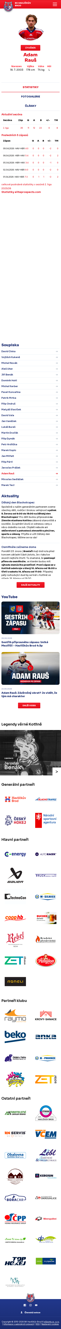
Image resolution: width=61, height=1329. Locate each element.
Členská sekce (32, 1312)
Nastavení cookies (50, 1324)
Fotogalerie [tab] (30, 96)
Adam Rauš (7, 473)
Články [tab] (30, 106)
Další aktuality (30, 585)
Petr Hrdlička (9, 444)
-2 (50, 148)
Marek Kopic (8, 450)
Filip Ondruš (8, 403)
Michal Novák (9, 363)
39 (21, 128)
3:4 (27, 162)
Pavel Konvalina (10, 392)
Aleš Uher (7, 368)
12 (34, 128)
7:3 (26, 176)
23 (40, 128)
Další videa (29, 705)
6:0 (26, 169)
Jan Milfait (7, 456)
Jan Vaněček (8, 421)
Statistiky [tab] (30, 87)
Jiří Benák (7, 374)
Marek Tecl (7, 485)
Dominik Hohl (9, 380)
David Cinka (8, 351)
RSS (38, 1324)
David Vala (7, 415)
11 (28, 128)
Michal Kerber (9, 386)
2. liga (6, 128)
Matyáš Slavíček (11, 409)
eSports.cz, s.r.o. (51, 1321)
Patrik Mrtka (8, 397)
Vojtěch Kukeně (10, 357)
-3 (50, 176)
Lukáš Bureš (8, 427)
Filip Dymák (8, 438)
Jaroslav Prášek (10, 467)
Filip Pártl (7, 461)
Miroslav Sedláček (12, 479)
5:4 (26, 155)
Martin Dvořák (9, 432)
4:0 (26, 148)
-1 (50, 162)
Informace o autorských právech (19, 1324)
